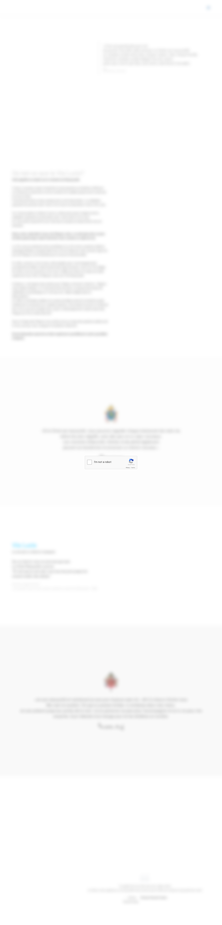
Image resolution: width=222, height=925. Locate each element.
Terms (133, 467)
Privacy (128, 467)
